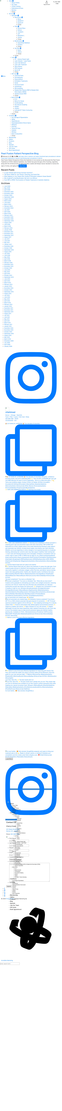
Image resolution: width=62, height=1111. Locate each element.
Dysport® (19, 820)
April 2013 (7, 281)
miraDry (16, 875)
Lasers (13, 840)
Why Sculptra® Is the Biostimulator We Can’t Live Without (20, 178)
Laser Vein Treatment (19, 845)
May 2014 (7, 271)
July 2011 (6, 315)
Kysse (18, 837)
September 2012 (9, 291)
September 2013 (9, 277)
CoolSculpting (17, 871)
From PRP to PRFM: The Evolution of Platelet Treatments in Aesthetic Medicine (26, 180)
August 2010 (7, 335)
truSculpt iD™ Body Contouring (21, 877)
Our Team (14, 806)
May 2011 (7, 319)
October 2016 (8, 248)
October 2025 (8, 195)
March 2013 (7, 282)
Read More (23, 166)
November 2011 (8, 310)
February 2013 (8, 284)
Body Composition (16, 893)
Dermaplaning (17, 854)
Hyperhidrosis (15, 883)
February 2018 (8, 228)
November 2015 (8, 266)
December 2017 (8, 231)
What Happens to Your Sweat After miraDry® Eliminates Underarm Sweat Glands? (27, 176)
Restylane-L (19, 828)
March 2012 (7, 302)
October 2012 (8, 290)
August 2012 (7, 293)
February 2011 (8, 324)
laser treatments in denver (12, 158)
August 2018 (7, 222)
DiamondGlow (17, 855)
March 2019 (7, 213)
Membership (14, 895)
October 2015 (8, 268)
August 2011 (7, 313)
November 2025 (9, 193)
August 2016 (7, 251)
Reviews (14, 811)
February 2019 (8, 215)
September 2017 (9, 235)
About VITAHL (15, 805)
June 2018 (7, 224)
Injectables (14, 814)
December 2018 (8, 217)
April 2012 (7, 301)
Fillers (16, 821)
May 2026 (7, 188)
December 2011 (8, 308)
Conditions (13, 879)
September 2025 (9, 197)
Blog (11, 901)
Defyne (18, 824)
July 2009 (7, 342)
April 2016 (7, 259)
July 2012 (7, 295)
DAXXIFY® (19, 818)
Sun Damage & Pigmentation (18, 880)
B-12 (16, 868)
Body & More (14, 867)
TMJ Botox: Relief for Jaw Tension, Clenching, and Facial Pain (21, 174)
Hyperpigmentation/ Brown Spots (19, 884)
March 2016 (7, 261)
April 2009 (7, 344)
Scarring (14, 887)
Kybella (16, 874)
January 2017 (8, 244)
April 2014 (7, 273)
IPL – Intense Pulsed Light (20, 841)
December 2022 (8, 208)
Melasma (14, 886)
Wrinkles (14, 891)
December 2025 (8, 191)
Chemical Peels (18, 852)
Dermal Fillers (19, 823)
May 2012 (7, 299)
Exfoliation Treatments (19, 857)
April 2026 (7, 190)
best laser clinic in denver (25, 156)
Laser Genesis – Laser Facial (20, 842)
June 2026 (7, 186)
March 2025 (7, 200)
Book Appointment (16, 909)
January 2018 (8, 230)
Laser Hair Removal (18, 844)
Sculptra (18, 834)
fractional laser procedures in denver (50, 156)
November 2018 (8, 219)
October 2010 (8, 331)
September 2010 (9, 333)
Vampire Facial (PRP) (19, 865)
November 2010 (8, 330)
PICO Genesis (17, 848)
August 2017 (7, 237)
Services (12, 813)
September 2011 (8, 311)
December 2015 (8, 264)
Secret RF (17, 850)
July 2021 (7, 210)
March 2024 (7, 204)
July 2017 (7, 239)
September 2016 (9, 250)
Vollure (18, 838)
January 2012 (8, 306)
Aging (13, 881)
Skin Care (14, 851)
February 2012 (8, 304)
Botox (18, 817)
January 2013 (8, 286)
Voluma (18, 830)
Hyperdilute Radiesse (21, 833)
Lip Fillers (17, 835)
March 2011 (7, 322)
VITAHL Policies (15, 808)
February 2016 (8, 262)
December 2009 (8, 341)
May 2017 (7, 242)
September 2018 (9, 220)
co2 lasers (36, 156)
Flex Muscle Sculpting (19, 872)
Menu (4, 76)
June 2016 (7, 255)
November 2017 (8, 233)
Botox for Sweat (18, 869)
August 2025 (8, 199)
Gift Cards (13, 907)
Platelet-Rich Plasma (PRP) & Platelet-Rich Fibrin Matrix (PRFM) (27, 864)
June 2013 (7, 279)
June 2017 (7, 241)
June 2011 (7, 317)
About (12, 803)
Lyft (17, 827)
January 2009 (8, 346)
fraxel (2, 158)
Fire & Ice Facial (18, 860)
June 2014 (7, 270)
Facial (16, 858)
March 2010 (7, 339)
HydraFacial (17, 861)
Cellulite (14, 890)
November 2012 (8, 288)
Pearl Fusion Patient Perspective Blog (19, 153)
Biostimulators (17, 831)
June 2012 (7, 297)
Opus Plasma (17, 847)
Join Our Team (14, 905)
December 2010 (8, 328)
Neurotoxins (17, 815)
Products (13, 899)
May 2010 (7, 337)
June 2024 (7, 202)
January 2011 (8, 326)
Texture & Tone (15, 889)
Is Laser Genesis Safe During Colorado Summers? (18, 172)
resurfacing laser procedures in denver (31, 158)
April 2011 (7, 321)
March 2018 (7, 226)
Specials (12, 903)
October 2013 (8, 275)
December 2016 (8, 246)
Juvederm (19, 825)
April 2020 (7, 211)
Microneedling (17, 862)
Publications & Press (16, 809)
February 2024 (8, 206)
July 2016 (7, 253)
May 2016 (7, 257)
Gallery (12, 897)
